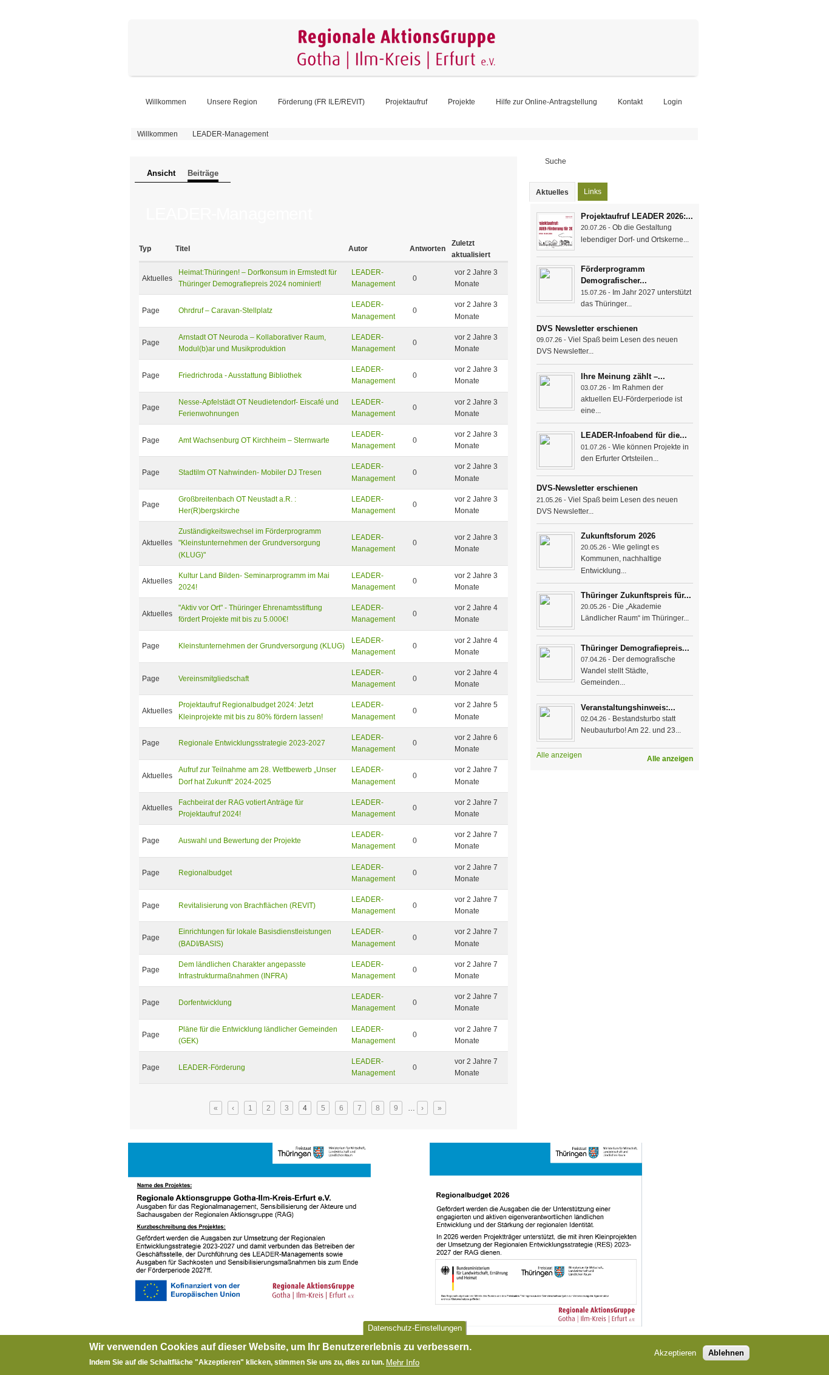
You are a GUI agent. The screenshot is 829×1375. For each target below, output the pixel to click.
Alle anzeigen (670, 759)
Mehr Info (402, 1362)
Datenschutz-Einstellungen (415, 1328)
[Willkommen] (413, 73)
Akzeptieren (675, 1353)
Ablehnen (726, 1353)
